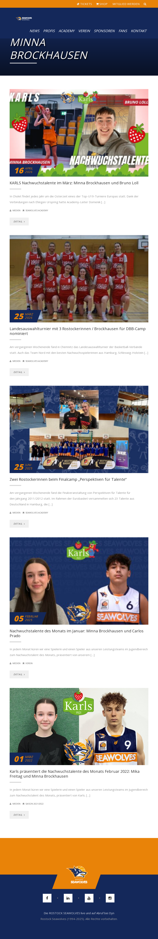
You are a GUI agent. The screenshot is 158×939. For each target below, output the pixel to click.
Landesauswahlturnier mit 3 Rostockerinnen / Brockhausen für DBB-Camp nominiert (78, 331)
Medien (16, 210)
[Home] (24, 15)
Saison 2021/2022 (34, 803)
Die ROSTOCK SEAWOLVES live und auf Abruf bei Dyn (79, 913)
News (34, 30)
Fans (122, 30)
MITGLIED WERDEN (126, 4)
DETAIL (18, 221)
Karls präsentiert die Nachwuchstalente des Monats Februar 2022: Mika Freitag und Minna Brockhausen (75, 774)
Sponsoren (104, 30)
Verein (84, 30)
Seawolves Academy (36, 210)
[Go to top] (79, 874)
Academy (66, 30)
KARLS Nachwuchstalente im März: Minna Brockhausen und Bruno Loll (74, 182)
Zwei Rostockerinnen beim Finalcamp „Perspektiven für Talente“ (68, 479)
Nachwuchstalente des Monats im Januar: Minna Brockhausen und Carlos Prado (77, 633)
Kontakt (138, 30)
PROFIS (49, 30)
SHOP (103, 4)
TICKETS (85, 4)
